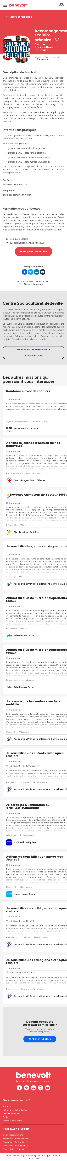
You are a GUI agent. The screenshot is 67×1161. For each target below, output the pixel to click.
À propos (7, 1106)
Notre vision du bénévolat (15, 1110)
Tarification (20, 1142)
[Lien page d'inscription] (61, 5)
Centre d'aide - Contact (13, 1149)
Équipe (6, 1117)
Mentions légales (32, 1155)
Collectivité (8, 1145)
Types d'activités (52, 57)
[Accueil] (15, 5)
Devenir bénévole (11, 1113)
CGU (44, 1155)
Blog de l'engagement (13, 1134)
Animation (43, 59)
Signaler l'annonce (33, 284)
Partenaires (17, 1120)
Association (8, 1142)
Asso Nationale (21, 1145)
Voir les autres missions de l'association (33, 352)
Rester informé (41, 1039)
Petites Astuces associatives (15, 1138)
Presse (6, 1120)
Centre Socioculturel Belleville (44, 47)
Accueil (38, 57)
